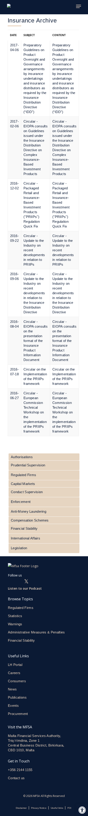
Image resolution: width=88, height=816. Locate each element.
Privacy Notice (38, 808)
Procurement (18, 714)
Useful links (57, 808)
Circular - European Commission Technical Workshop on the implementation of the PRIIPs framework (64, 412)
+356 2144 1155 (20, 770)
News (12, 689)
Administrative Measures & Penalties (36, 632)
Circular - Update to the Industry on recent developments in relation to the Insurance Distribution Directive (63, 293)
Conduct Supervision (27, 492)
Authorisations (22, 457)
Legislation (19, 548)
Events (13, 705)
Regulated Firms (23, 475)
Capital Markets (23, 484)
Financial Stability (24, 528)
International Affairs (25, 538)
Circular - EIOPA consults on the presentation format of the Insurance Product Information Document (64, 341)
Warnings (15, 624)
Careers (14, 673)
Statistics (15, 616)
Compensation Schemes (30, 520)
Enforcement (20, 502)
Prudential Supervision (28, 465)
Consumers (17, 681)
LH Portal (15, 665)
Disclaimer (21, 808)
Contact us (17, 778)
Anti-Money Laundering (28, 511)
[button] (82, 810)
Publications (17, 697)
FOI (69, 808)
